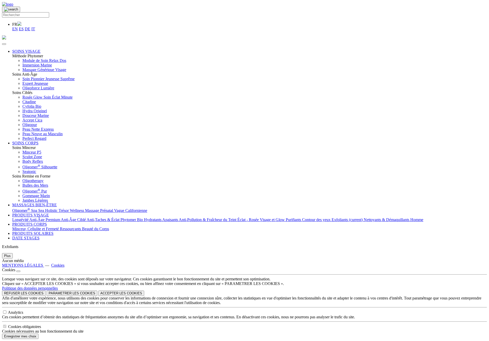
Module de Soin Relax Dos (44, 60)
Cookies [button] (57, 265)
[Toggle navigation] (4, 44)
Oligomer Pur (34, 191)
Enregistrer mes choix (20, 336)
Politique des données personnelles (30, 288)
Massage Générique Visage (44, 69)
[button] (26, 51)
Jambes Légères (35, 200)
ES (21, 29)
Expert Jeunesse (35, 83)
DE (27, 29)
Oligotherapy (33, 181)
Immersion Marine (37, 65)
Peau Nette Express (38, 129)
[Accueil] (7, 4)
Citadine (29, 102)
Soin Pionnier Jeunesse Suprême (48, 79)
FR (14, 24)
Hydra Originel (34, 111)
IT (33, 29)
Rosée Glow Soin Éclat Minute (47, 97)
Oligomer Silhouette (39, 167)
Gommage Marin (36, 196)
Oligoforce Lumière (38, 88)
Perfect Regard (34, 138)
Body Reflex (32, 161)
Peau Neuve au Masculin (42, 134)
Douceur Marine (35, 115)
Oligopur (29, 124)
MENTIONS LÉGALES (23, 265)
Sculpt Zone (32, 157)
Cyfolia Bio (31, 106)
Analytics (15, 312)
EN (15, 29)
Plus (7, 256)
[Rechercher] (11, 9)
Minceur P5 (31, 152)
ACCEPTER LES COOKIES (121, 293)
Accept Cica (32, 120)
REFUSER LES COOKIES (24, 293)
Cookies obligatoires (24, 326)
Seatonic (29, 171)
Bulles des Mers (35, 185)
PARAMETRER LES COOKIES (72, 293)
